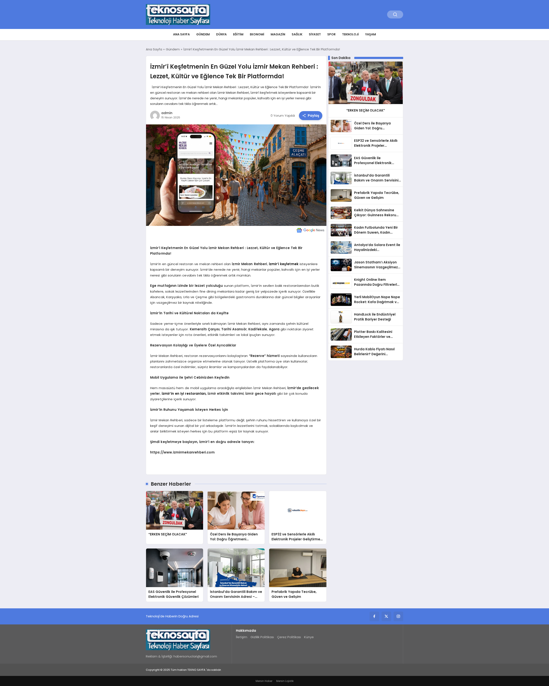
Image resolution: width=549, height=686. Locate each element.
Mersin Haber (264, 681)
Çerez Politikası (289, 637)
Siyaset (315, 34)
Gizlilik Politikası (262, 637)
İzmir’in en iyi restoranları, (185, 393)
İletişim (241, 637)
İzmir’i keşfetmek (284, 264)
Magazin (278, 34)
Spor (331, 34)
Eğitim (238, 34)
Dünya (221, 34)
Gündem (203, 34)
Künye (309, 637)
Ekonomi (257, 34)
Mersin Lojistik (285, 681)
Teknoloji (350, 34)
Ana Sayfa (181, 34)
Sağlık (297, 34)
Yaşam (370, 34)
